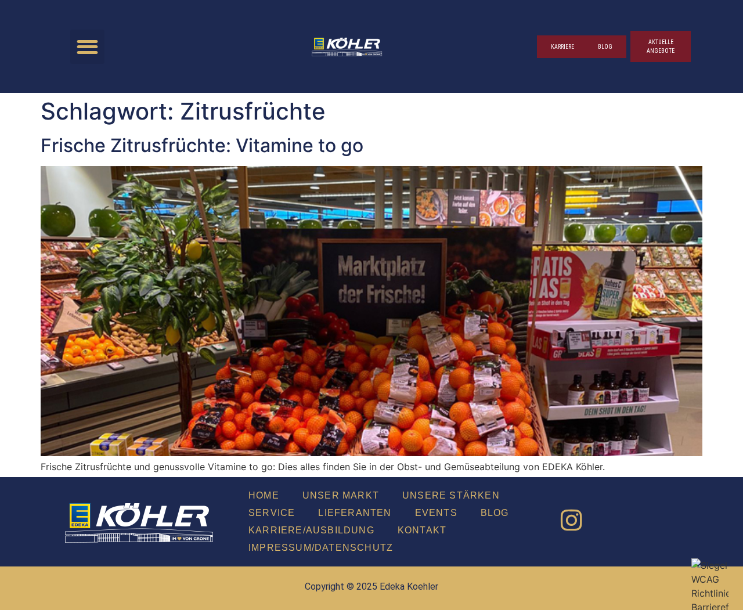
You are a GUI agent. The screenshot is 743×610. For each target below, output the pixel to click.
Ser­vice (271, 513)
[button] (87, 47)
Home (263, 495)
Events (436, 513)
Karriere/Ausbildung (311, 530)
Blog (495, 513)
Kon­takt (422, 530)
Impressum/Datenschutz (320, 548)
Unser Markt (340, 495)
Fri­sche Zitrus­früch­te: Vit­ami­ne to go (202, 145)
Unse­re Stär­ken (451, 495)
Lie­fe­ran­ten (354, 513)
